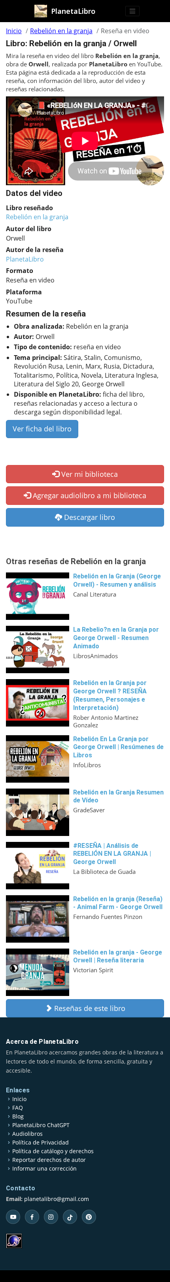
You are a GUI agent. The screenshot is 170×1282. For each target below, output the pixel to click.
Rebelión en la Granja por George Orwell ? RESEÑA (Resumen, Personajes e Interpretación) (110, 695)
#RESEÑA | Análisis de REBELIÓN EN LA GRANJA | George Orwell (112, 854)
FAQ (17, 1108)
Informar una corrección (44, 1168)
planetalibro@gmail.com (56, 1199)
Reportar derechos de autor (49, 1160)
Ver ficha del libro (42, 428)
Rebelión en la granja (61, 30)
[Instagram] (51, 1217)
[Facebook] (32, 1217)
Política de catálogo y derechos (53, 1151)
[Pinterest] (89, 1217)
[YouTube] (13, 1217)
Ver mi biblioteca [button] (88, 474)
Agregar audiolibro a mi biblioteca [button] (88, 495)
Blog (18, 1116)
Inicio (14, 30)
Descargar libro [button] (88, 517)
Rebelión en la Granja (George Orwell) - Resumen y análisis (117, 580)
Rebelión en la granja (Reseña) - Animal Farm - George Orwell (117, 903)
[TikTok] (70, 1217)
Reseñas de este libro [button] (88, 1008)
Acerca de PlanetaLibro (42, 1041)
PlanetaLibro (25, 259)
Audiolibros (27, 1134)
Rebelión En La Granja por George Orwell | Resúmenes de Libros (118, 747)
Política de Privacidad (40, 1142)
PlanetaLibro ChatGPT (41, 1125)
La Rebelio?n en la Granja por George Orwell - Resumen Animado (116, 638)
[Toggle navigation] (132, 11)
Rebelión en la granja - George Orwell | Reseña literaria (117, 956)
